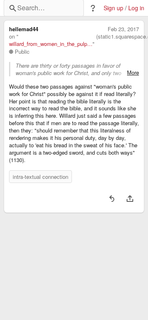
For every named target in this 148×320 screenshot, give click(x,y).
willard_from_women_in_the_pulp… (50, 44)
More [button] (133, 72)
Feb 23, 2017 (123, 29)
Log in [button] (136, 8)
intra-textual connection (40, 176)
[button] (93, 8)
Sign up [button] (113, 8)
